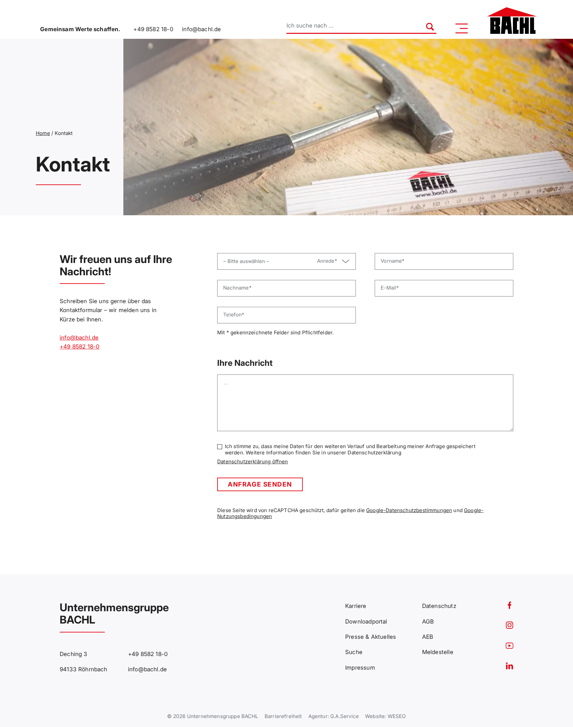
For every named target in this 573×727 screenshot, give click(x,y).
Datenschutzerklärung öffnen (252, 461)
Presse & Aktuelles (370, 636)
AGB (428, 621)
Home (43, 133)
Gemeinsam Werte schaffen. (80, 29)
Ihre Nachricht (245, 363)
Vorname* (393, 261)
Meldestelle (437, 651)
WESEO (397, 716)
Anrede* (327, 261)
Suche (353, 651)
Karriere (355, 605)
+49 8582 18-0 (153, 29)
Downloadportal (366, 621)
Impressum (360, 667)
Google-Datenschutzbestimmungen (409, 510)
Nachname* (237, 288)
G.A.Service (344, 716)
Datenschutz (439, 605)
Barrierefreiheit (283, 716)
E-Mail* (390, 288)
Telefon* (233, 314)
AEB (427, 636)
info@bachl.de (201, 29)
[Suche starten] (426, 26)
